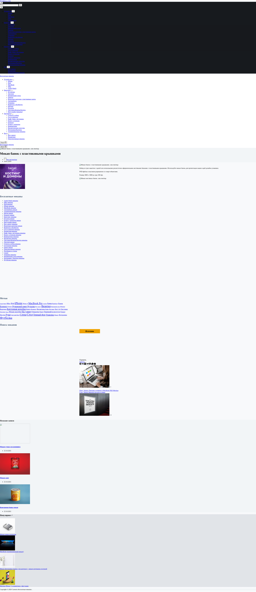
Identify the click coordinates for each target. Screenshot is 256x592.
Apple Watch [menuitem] (12, 20)
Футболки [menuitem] (11, 24)
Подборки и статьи (10, 251)
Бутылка (31, 306)
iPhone (18, 303)
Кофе (47, 309)
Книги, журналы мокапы (12, 235)
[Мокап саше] (15, 474)
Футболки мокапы (10, 260)
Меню (7, 312)
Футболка (6, 317)
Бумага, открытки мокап (12, 220)
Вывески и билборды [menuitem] (15, 37)
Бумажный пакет (19, 306)
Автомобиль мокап (10, 210)
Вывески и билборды (11, 228)
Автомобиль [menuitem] (12, 33)
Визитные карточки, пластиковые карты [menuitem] (22, 32)
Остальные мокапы (10, 246)
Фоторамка (63, 315)
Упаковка (50, 315)
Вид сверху (38, 306)
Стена (23, 314)
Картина (3, 309)
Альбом (45, 303)
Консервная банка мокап (9, 507)
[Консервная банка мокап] (15, 503)
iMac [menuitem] (9, 18)
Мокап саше (4, 478)
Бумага (10, 306)
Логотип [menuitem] (11, 26)
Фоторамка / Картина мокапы (14, 258)
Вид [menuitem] (5, 67)
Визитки (46, 306)
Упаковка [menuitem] (11, 35)
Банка (49, 303)
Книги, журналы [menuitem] (14, 54)
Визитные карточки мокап (13, 226)
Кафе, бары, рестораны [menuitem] (16, 52)
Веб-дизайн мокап (10, 222)
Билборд (55, 303)
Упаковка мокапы (10, 255)
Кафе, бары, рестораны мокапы (14, 233)
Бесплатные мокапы (7, 76)
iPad (12, 303)
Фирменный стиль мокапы (13, 256)
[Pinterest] (80, 364)
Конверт (33, 309)
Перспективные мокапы (12, 249)
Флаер (56, 315)
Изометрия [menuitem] (11, 71)
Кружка (51, 309)
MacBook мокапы (10, 208)
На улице (26, 311)
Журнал (62, 306)
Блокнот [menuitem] (11, 56)
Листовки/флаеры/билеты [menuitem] (17, 42)
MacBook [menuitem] (11, 17)
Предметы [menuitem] (7, 46)
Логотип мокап (9, 242)
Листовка (64, 309)
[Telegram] (88, 364)
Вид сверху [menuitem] (12, 69)
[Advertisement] (34, 279)
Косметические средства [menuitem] (16, 61)
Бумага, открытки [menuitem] (14, 57)
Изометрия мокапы (10, 231)
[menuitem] (13, 11)
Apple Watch (3, 303)
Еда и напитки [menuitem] (13, 50)
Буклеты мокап (9, 219)
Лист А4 (57, 309)
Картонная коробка (16, 309)
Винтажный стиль (55, 306)
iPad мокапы (8, 204)
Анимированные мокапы (12, 211)
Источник (89, 331)
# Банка (82, 362)
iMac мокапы (8, 202)
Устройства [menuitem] (8, 11)
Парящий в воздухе (52, 312)
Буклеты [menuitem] (11, 41)
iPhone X (25, 303)
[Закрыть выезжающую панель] (1, 7)
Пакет (42, 312)
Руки (8, 314)
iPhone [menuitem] (10, 13)
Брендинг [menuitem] (7, 22)
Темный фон (39, 314)
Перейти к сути (5, 1)
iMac (8, 303)
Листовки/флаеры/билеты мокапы (15, 240)
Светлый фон (15, 315)
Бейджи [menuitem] (10, 39)
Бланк (60, 303)
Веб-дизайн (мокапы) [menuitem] (15, 44)
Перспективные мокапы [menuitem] (16, 72)
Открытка (35, 312)
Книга (28, 309)
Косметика (41, 309)
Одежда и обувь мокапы (12, 244)
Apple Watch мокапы (11, 201)
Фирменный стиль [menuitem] (14, 28)
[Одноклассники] (85, 364)
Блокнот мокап (9, 215)
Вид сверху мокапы (10, 224)
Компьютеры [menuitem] (12, 59)
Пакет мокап (8, 247)
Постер (2, 315)
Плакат (62, 312)
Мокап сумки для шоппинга (10, 447)
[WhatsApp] (92, 364)
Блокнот (3, 306)
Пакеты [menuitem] (10, 30)
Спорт (6, 253)
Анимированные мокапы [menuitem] (16, 65)
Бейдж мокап (8, 213)
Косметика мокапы (10, 238)
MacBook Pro (35, 303)
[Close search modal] (1, 3)
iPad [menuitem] (9, 15)
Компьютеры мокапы (11, 237)
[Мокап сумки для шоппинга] (15, 443)
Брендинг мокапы (10, 217)
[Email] (95, 364)
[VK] (83, 364)
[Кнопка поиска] (20, 5)
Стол (30, 314)
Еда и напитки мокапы (12, 229)
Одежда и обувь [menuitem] (13, 48)
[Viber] (90, 364)
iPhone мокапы (9, 206)
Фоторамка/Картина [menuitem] (15, 63)
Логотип (2, 312)
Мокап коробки (15, 312)
